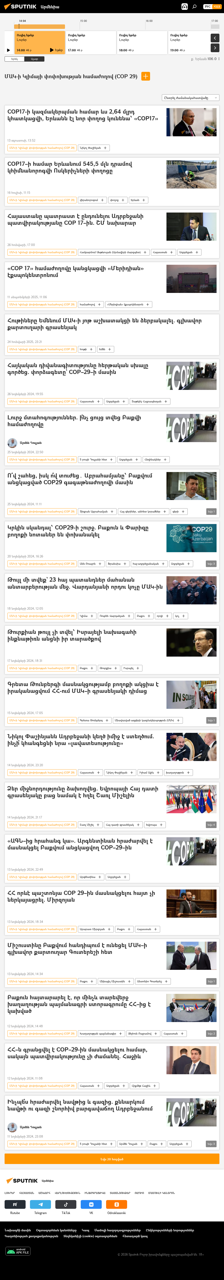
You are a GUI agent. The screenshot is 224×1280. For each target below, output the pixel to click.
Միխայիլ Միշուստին (112, 981)
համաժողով (87, 304)
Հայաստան (160, 252)
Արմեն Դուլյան (128, 1144)
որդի (160, 616)
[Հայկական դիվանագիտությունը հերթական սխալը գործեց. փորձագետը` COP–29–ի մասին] (191, 376)
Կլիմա (84, 616)
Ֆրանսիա (114, 564)
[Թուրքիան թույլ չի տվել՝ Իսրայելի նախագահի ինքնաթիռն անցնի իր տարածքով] (191, 642)
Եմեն (102, 349)
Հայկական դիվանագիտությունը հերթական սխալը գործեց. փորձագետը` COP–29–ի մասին (77, 369)
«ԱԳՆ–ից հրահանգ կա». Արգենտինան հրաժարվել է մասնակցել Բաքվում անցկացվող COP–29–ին (80, 844)
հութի (83, 349)
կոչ (177, 616)
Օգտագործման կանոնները (56, 1230)
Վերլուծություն (67, 1193)
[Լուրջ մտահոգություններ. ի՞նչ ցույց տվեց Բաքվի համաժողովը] (191, 428)
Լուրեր (10, 1193)
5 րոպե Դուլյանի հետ (93, 459)
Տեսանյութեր (120, 1193)
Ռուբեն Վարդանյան (112, 616)
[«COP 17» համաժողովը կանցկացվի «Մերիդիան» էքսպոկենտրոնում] (191, 279)
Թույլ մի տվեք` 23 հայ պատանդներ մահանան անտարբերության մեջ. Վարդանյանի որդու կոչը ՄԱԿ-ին (85, 583)
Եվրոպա (151, 825)
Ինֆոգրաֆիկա (95, 1193)
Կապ (85, 1230)
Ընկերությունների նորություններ (170, 1230)
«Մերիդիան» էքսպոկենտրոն (125, 304)
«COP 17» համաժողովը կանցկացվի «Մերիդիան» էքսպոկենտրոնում (75, 272)
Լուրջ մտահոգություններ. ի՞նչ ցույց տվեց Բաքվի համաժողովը (74, 421)
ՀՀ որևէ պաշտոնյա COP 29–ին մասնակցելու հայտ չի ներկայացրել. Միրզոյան (81, 896)
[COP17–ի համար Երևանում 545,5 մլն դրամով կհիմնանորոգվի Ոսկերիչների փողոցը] (191, 174)
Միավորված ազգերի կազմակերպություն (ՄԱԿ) (144, 720)
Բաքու (141, 616)
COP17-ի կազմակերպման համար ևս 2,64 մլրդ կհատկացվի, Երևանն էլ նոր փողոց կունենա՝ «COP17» (82, 115)
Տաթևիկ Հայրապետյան (146, 401)
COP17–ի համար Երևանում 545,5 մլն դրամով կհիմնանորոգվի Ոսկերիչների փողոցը (69, 167)
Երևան (135, 200)
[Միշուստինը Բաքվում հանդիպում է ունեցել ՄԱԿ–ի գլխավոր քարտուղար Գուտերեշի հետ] (191, 956)
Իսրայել (128, 668)
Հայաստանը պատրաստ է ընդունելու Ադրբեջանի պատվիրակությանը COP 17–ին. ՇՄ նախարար (75, 220)
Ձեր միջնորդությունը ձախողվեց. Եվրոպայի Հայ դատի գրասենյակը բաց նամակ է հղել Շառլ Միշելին (82, 792)
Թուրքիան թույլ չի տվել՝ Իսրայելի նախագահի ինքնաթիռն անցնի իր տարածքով (71, 635)
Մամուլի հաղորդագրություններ (117, 1230)
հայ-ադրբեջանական (146, 564)
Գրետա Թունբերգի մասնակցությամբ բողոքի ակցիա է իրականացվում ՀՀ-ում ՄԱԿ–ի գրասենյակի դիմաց (83, 688)
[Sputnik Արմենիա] (21, 10)
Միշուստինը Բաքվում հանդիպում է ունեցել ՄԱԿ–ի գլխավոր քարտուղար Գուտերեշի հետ (77, 949)
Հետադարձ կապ (135, 1236)
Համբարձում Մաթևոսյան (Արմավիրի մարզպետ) (110, 252)
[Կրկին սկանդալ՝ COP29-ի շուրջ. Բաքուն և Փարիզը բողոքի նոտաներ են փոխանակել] (191, 538)
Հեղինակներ (153, 459)
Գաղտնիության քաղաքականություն (31, 1236)
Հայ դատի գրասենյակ (120, 825)
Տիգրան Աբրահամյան (94, 511)
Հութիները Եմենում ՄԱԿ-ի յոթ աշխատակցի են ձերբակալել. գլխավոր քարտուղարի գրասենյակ (104, 324)
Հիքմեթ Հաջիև (141, 1086)
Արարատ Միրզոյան (92, 929)
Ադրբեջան (185, 252)
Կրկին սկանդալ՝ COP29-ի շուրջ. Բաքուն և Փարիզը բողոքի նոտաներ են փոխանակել (78, 531)
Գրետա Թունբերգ (91, 720)
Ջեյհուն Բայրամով (139, 1033)
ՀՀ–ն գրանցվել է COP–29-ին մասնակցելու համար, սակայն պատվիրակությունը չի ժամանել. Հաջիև (77, 1053)
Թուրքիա (105, 668)
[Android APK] (18, 1251)
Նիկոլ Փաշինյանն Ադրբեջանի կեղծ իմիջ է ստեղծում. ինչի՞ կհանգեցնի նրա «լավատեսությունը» (80, 740)
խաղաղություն (175, 772)
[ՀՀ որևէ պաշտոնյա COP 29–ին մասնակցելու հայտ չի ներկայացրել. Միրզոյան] (191, 903)
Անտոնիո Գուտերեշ (149, 981)
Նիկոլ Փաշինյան (90, 148)
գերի (176, 511)
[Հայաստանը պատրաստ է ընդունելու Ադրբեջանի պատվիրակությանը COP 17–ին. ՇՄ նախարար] (191, 227)
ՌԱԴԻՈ (139, 1193)
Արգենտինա (87, 877)
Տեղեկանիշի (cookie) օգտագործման (90, 1236)
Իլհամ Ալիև (147, 772)
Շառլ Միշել (87, 825)
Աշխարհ (44, 1193)
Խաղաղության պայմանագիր (98, 1033)
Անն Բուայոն (88, 564)
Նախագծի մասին (18, 1230)
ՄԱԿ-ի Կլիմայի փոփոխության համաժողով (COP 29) (72, 76)
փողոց (114, 200)
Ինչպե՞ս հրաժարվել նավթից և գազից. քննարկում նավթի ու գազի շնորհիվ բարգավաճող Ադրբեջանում (80, 1105)
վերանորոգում (89, 200)
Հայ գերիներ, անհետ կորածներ (140, 511)
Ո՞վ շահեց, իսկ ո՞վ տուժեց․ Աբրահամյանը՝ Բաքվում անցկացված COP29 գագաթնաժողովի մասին (79, 479)
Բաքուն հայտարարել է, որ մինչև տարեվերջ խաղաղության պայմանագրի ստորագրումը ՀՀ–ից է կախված (79, 1004)
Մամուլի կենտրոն (161, 1193)
